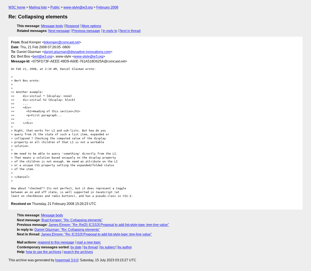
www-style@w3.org (78, 7)
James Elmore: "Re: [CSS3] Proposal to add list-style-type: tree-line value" (96, 234)
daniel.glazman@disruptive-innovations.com (77, 52)
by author (125, 247)
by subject (108, 247)
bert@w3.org (42, 56)
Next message (59, 31)
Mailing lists (38, 7)
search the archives (78, 252)
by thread (91, 247)
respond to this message (56, 242)
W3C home (16, 7)
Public (55, 7)
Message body (52, 26)
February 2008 (107, 7)
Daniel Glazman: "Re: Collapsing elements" (67, 229)
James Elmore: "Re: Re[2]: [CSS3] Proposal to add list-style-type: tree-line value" (108, 225)
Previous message (86, 31)
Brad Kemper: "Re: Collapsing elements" (72, 220)
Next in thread (130, 31)
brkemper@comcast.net (61, 42)
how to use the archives (43, 252)
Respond (72, 26)
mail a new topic (89, 242)
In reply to (110, 31)
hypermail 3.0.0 (66, 260)
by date (75, 247)
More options (91, 26)
